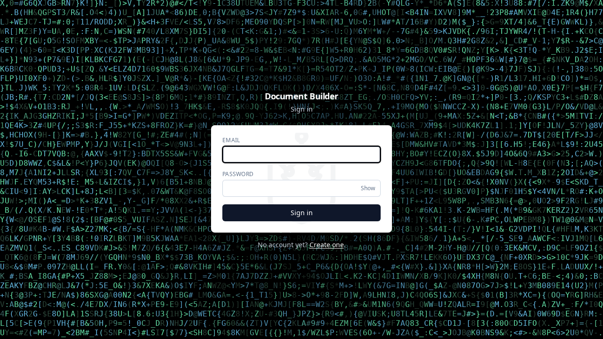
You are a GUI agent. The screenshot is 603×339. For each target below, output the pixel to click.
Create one (327, 244)
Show (368, 188)
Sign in (302, 212)
